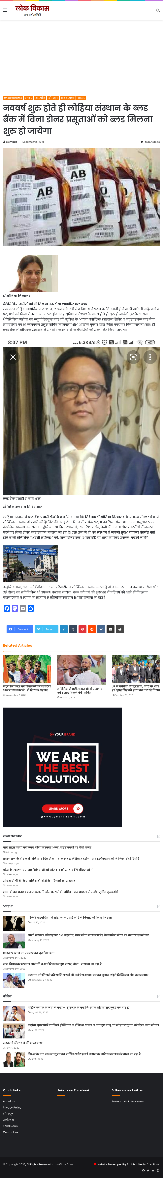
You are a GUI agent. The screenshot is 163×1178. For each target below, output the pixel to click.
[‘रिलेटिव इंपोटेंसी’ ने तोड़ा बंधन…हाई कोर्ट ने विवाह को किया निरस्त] (14, 923)
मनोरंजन (8, 1120)
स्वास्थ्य (81, 98)
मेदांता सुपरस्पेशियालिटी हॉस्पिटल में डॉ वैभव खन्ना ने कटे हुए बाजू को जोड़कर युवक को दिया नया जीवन (93, 1025)
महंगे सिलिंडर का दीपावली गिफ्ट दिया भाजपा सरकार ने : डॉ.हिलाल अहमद (27, 688)
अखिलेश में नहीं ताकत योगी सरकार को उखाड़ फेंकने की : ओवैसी (79, 691)
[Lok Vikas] (32, 10)
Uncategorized (13, 98)
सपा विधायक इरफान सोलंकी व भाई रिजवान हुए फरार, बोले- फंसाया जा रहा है (52, 964)
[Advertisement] (81, 66)
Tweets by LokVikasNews (128, 1101)
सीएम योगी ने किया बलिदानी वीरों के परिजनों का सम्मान (39, 881)
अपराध (28, 98)
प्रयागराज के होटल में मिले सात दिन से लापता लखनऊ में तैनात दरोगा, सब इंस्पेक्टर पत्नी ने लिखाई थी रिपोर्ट (71, 859)
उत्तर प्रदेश (40, 98)
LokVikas (11, 142)
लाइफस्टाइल (67, 98)
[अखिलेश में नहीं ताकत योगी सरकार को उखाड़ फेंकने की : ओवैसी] (81, 670)
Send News (10, 1126)
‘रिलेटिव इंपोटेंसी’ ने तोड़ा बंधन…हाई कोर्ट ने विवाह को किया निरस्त (70, 918)
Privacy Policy (12, 1108)
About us (9, 1101)
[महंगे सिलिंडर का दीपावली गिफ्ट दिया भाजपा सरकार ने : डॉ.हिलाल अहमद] (27, 669)
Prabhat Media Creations (143, 1164)
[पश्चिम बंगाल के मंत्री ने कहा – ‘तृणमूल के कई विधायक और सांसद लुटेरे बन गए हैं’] (14, 1013)
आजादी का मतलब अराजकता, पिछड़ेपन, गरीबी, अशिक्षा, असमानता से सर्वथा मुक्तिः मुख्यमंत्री (61, 892)
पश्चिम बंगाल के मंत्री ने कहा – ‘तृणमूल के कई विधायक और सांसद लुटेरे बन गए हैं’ (79, 1008)
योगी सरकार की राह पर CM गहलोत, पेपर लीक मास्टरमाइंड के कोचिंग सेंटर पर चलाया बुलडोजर (88, 935)
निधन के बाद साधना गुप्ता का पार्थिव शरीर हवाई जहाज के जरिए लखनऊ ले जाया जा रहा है (84, 1054)
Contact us (10, 1132)
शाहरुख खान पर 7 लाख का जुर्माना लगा (28, 953)
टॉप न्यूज (53, 98)
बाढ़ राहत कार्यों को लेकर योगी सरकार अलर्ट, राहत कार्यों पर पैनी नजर (47, 848)
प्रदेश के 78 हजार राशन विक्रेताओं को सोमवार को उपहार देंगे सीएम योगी (48, 870)
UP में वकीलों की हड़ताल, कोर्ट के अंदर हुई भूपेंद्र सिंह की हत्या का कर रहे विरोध (136, 688)
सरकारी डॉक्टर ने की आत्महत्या (23, 1043)
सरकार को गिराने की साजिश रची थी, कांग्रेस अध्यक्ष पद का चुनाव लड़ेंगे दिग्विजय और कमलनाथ (88, 975)
